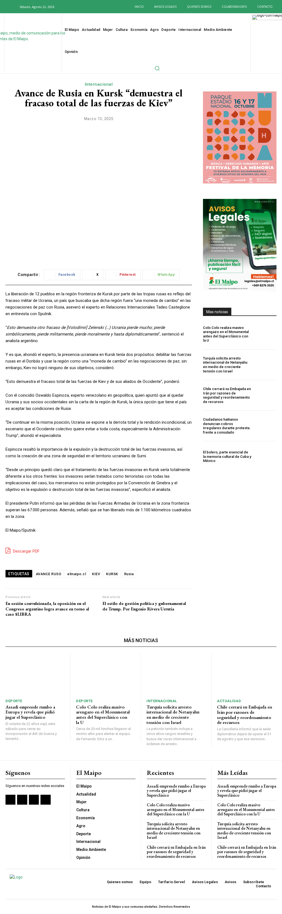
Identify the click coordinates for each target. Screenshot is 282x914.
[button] (12, 6)
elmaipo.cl (76, 574)
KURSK (112, 574)
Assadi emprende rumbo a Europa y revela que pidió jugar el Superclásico (30, 712)
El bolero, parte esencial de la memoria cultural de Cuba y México (227, 456)
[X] (83, 7)
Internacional (99, 84)
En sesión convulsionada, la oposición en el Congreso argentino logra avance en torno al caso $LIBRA (47, 609)
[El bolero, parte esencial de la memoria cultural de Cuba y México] (265, 456)
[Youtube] (91, 7)
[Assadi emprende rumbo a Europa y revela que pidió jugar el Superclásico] (35, 674)
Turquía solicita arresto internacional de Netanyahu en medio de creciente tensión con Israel (225, 364)
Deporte (14, 701)
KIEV (96, 574)
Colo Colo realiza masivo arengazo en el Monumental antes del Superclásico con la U (226, 334)
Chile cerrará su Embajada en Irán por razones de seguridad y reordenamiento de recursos (227, 395)
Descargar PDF (26, 551)
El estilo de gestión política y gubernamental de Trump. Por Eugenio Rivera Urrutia (144, 606)
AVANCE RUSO (48, 574)
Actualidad (229, 701)
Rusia (129, 574)
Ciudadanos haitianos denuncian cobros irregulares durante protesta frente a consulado (226, 425)
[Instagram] (75, 7)
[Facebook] (66, 7)
